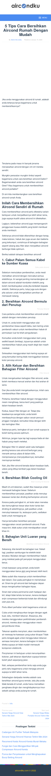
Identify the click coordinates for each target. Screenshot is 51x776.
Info (11, 703)
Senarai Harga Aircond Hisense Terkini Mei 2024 (24, 736)
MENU (44, 17)
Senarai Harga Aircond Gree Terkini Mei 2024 (12, 713)
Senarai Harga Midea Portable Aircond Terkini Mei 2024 (38, 714)
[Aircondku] (25, 5)
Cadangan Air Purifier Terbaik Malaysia (20, 732)
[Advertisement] (25, 71)
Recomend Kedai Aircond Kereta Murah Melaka (24, 741)
